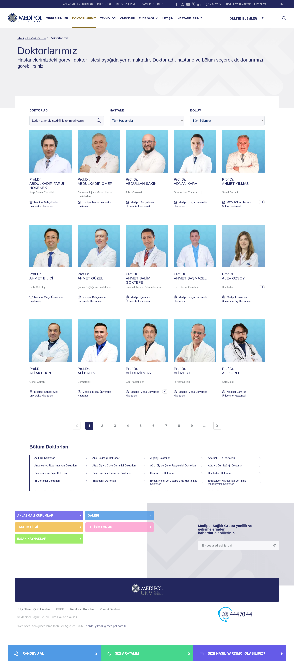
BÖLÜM (195, 110)
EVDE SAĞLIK (148, 18)
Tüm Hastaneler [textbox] (122, 120)
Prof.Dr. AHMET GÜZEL (90, 276)
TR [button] (281, 4)
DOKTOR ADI (38, 110)
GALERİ (93, 515)
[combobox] (147, 120)
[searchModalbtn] (282, 17)
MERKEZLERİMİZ (126, 4)
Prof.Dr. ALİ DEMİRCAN (138, 371)
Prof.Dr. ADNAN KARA (185, 181)
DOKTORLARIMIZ (84, 18)
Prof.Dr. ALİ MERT (182, 371)
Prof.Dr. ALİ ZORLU (231, 371)
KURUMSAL (104, 4)
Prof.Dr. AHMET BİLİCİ (41, 276)
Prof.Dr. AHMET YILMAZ (235, 181)
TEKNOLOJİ (108, 18)
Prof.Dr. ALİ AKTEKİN (40, 371)
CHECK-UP (127, 18)
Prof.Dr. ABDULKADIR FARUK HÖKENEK (47, 183)
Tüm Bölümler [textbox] (202, 120)
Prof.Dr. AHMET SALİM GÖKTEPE (138, 278)
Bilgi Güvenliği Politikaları (33, 609)
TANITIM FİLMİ (27, 527)
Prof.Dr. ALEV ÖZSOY (233, 276)
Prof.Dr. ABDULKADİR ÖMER (95, 181)
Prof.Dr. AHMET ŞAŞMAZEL (190, 276)
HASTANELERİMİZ (190, 18)
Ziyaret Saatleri (110, 609)
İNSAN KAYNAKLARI (32, 538)
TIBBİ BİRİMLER (57, 18)
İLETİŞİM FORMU (100, 527)
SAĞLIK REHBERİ (152, 4)
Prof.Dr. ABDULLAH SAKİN (141, 181)
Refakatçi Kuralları (82, 609)
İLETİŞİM (168, 18)
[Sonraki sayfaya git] (217, 426)
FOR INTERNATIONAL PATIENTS (246, 4)
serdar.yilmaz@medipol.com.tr (106, 626)
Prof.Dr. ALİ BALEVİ (87, 371)
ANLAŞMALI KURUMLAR (78, 4)
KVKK (60, 609)
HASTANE (117, 110)
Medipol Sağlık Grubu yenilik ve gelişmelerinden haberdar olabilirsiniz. (225, 529)
